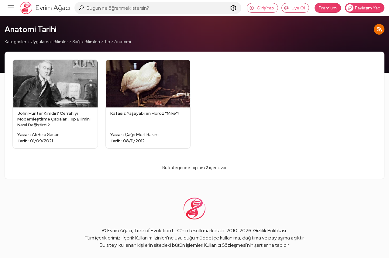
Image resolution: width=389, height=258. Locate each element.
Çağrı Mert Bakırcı (142, 134)
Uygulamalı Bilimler (49, 41)
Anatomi (122, 41)
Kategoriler (15, 41)
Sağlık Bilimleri (86, 41)
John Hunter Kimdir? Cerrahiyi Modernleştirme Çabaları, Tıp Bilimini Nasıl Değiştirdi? (54, 118)
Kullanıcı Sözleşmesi (225, 245)
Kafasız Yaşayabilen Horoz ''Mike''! (144, 113)
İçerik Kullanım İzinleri (144, 238)
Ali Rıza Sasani (46, 134)
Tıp (107, 41)
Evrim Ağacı (119, 230)
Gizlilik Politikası (269, 230)
